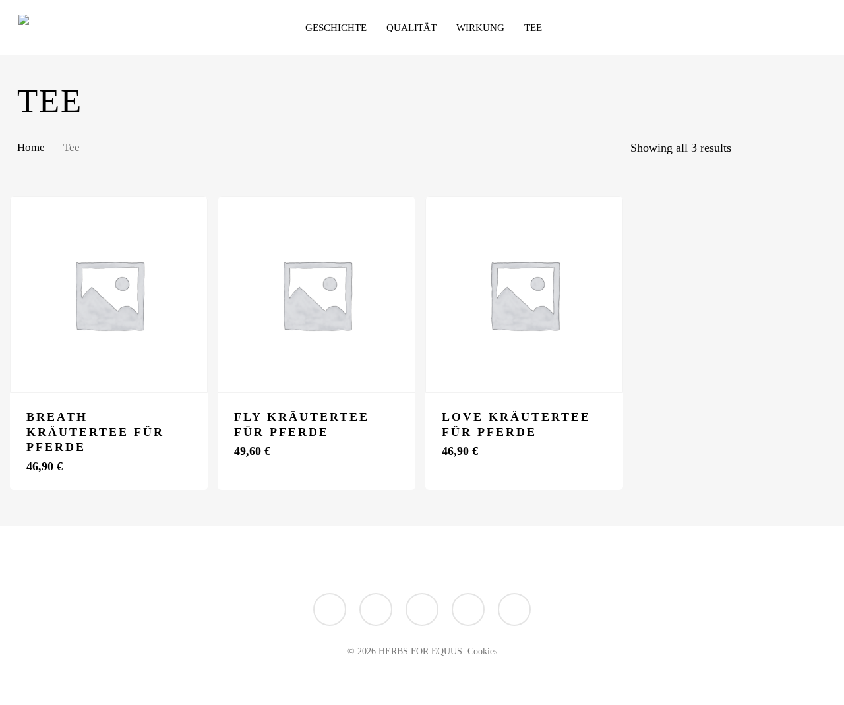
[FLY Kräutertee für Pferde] (316, 295)
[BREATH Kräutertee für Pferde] (109, 295)
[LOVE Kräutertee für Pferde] (524, 295)
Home (31, 147)
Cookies (482, 651)
